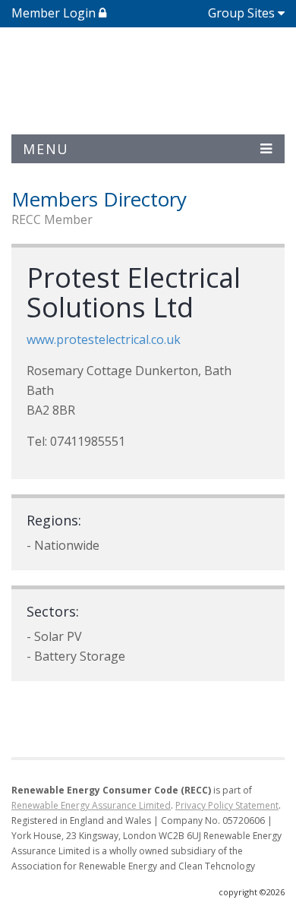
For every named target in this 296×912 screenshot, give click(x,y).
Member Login (55, 13)
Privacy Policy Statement (227, 805)
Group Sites (241, 13)
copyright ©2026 (252, 892)
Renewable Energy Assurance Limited (91, 805)
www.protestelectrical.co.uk (104, 339)
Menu (46, 149)
